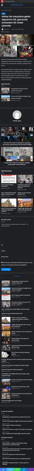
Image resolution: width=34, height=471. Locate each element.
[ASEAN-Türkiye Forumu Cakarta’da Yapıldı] (6, 334)
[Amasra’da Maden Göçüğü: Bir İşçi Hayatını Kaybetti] (5, 98)
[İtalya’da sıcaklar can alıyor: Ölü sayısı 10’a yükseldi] (25, 179)
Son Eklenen (17, 276)
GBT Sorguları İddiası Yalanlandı (11, 1)
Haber (9, 10)
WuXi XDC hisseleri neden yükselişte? (12, 369)
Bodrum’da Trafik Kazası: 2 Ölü (20, 386)
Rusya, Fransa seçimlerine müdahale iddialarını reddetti (8, 210)
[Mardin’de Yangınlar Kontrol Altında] (6, 382)
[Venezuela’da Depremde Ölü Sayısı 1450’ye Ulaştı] (6, 348)
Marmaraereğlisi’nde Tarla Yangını (12, 400)
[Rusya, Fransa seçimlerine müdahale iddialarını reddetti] (8, 203)
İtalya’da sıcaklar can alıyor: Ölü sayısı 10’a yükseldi (24, 186)
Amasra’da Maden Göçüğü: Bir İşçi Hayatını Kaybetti (21, 289)
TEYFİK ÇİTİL (7, 29)
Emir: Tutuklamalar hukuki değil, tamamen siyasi (8, 193)
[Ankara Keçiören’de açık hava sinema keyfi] (6, 341)
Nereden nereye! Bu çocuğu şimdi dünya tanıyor (15, 365)
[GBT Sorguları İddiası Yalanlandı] (8, 179)
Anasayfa (5, 10)
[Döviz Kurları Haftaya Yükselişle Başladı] (6, 355)
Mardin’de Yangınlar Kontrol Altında (22, 379)
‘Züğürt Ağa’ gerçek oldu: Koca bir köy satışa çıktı (25, 209)
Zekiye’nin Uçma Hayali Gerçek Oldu (24, 193)
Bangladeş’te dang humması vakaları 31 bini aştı (20, 282)
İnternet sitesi (4, 256)
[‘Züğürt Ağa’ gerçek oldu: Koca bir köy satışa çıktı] (25, 203)
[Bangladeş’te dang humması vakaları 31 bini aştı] (5, 90)
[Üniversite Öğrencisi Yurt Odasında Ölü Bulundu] (6, 396)
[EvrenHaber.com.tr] (17, 5)
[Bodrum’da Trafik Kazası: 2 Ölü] (6, 389)
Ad (2, 245)
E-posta (3, 250)
